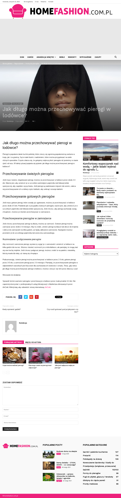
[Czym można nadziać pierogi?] (14, 355)
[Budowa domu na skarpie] (49, 454)
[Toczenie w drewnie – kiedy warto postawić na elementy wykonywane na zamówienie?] (89, 191)
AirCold (47, 287)
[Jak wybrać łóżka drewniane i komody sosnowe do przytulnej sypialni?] (89, 219)
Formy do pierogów (17, 103)
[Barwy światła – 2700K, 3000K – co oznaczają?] (49, 466)
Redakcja (10, 121)
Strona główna (28, 1)
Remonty (72, 57)
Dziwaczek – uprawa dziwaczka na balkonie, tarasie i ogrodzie (65, 476)
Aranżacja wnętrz (45, 57)
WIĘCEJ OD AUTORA (33, 342)
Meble (62, 57)
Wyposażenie (85, 57)
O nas (37, 1)
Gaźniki (86, 470)
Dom (22, 57)
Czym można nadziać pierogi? (13, 365)
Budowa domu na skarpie (66, 451)
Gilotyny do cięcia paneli (94, 480)
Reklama (43, 1)
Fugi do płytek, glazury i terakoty (98, 477)
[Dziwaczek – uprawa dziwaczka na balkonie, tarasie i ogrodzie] (49, 477)
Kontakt (50, 1)
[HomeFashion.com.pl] (60, 11)
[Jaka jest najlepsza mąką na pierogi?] (66, 355)
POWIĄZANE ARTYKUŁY (13, 342)
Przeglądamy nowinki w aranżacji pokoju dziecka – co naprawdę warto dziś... (107, 233)
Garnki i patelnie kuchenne (95, 452)
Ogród (30, 57)
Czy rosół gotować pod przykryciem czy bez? (62, 310)
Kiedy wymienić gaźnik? (12, 309)
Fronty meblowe (90, 484)
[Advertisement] (60, 36)
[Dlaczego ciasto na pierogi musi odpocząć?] (40, 355)
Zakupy (98, 57)
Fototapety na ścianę (92, 459)
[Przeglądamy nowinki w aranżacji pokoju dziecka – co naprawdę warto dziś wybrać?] (89, 233)
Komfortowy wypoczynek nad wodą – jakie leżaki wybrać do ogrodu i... (100, 166)
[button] (115, 57)
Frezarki (86, 455)
